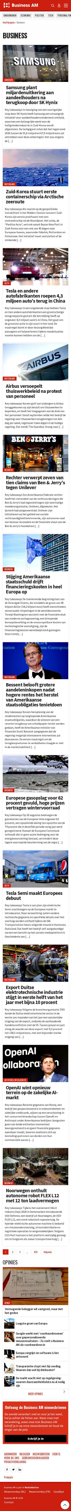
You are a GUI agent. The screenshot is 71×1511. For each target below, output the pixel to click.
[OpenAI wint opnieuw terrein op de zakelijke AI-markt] (35, 1047)
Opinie (7, 1303)
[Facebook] (7, 1468)
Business (8, 470)
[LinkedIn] (20, 1468)
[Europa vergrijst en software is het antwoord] (9, 1351)
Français (8, 1477)
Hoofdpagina (8, 22)
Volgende (48, 1252)
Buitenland (9, 184)
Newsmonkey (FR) (39, 1491)
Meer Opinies (47, 1393)
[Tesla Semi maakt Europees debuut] (35, 852)
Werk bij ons (11, 1458)
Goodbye (59, 1491)
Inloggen (24, 1454)
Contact (9, 1502)
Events (56, 1454)
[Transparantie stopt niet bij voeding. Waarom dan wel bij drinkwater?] (9, 1364)
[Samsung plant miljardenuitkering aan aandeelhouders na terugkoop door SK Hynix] (35, 47)
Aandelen (8, 80)
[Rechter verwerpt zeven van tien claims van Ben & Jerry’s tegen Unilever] (35, 436)
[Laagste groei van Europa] (9, 1320)
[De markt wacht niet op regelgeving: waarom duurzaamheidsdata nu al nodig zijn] (9, 1378)
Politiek (39, 15)
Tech (50, 15)
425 (36, 1252)
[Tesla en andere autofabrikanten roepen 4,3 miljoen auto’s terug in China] (35, 250)
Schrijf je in (36, 1439)
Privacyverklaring (15, 1462)
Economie (26, 15)
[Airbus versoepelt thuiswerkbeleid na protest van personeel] (35, 345)
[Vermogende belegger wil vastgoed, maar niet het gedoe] (35, 1269)
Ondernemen (9, 15)
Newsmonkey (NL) (15, 1491)
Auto (6, 283)
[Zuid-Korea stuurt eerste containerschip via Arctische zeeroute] (35, 151)
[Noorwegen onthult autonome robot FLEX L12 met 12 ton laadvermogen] (35, 1150)
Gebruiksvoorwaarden (35, 1458)
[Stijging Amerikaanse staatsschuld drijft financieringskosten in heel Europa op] (35, 536)
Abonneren (10, 1454)
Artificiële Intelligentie (15, 1080)
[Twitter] (13, 1468)
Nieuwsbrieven (41, 1454)
